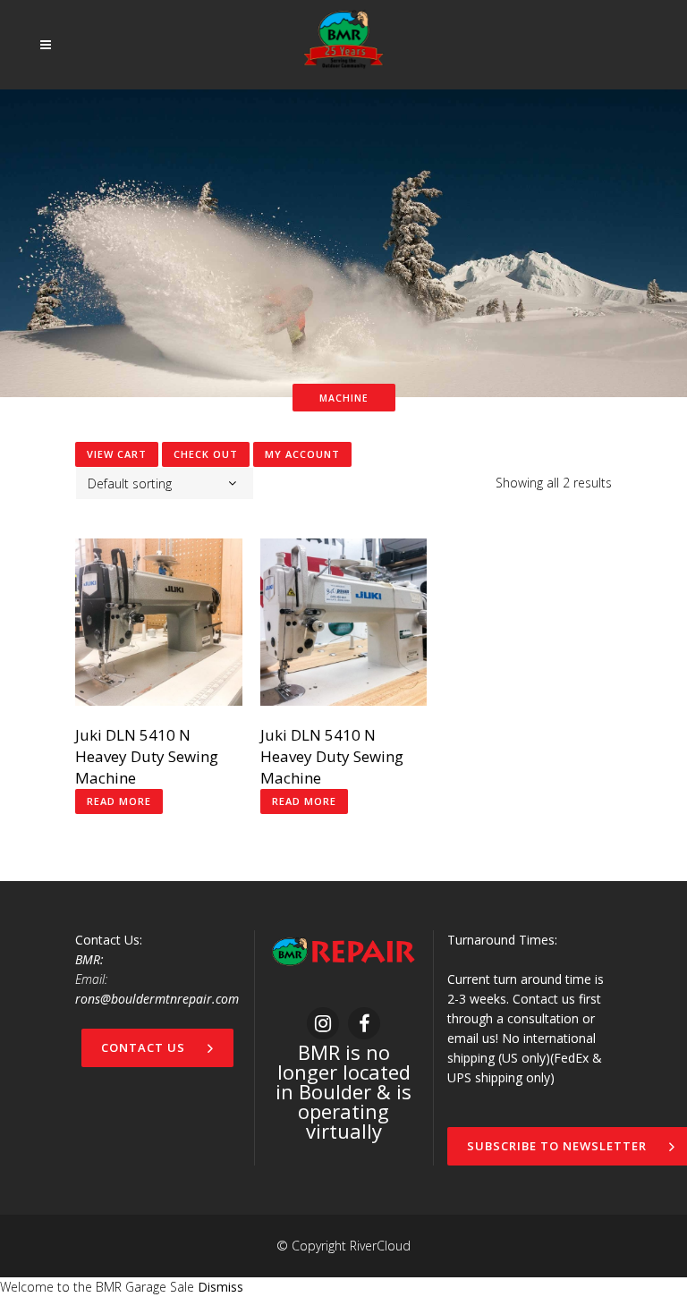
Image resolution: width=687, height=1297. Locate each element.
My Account (302, 454)
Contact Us (143, 1047)
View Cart (117, 454)
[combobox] (164, 483)
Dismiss (220, 1286)
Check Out (206, 454)
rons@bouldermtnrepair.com (157, 998)
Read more (119, 801)
